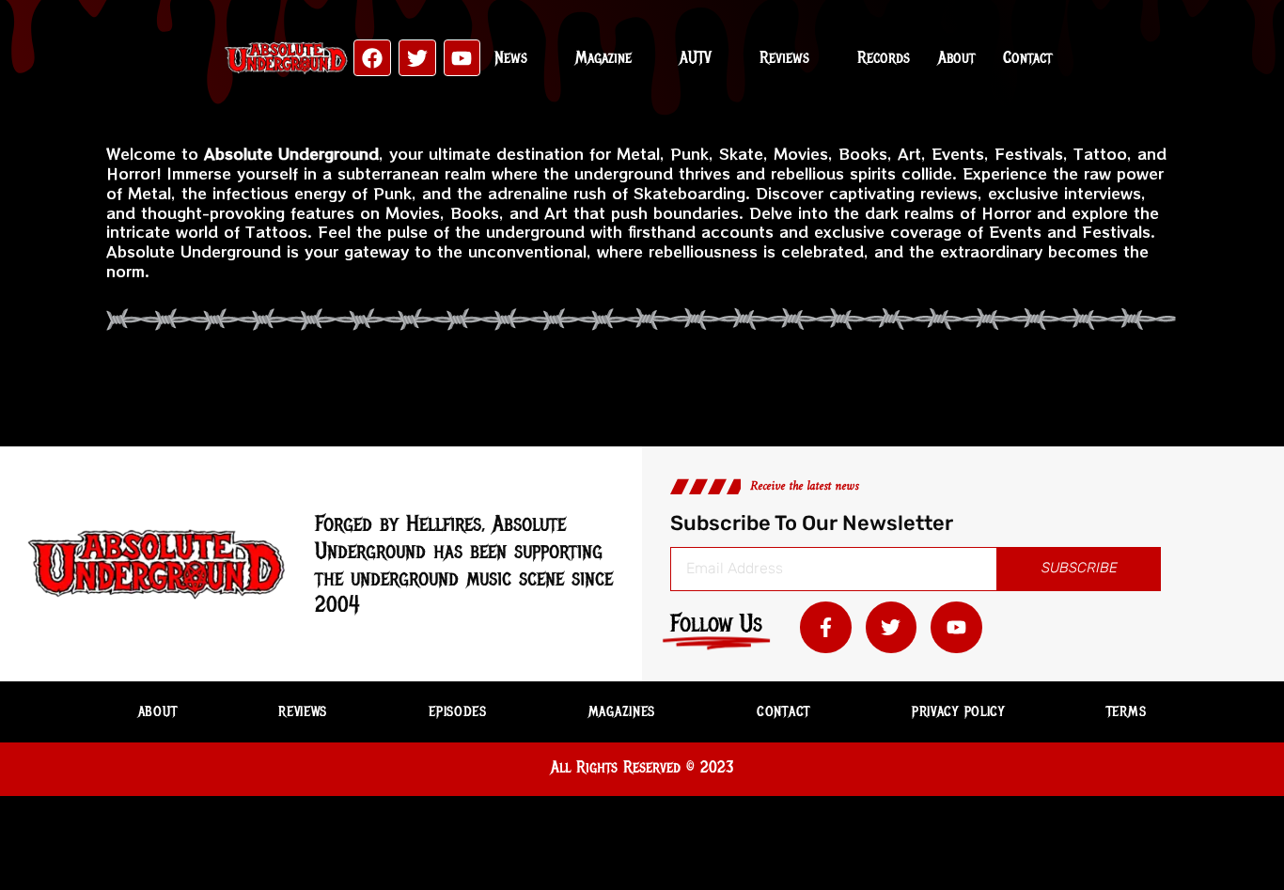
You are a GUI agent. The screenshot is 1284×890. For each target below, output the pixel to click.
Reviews (784, 57)
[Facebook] (372, 58)
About (956, 57)
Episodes (458, 711)
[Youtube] (462, 58)
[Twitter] (417, 58)
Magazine (603, 57)
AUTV (696, 57)
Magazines (621, 711)
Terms (1126, 711)
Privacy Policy (958, 711)
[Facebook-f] (826, 627)
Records (883, 57)
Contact (1027, 57)
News (510, 57)
